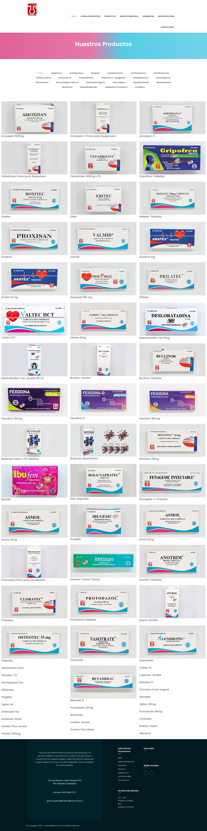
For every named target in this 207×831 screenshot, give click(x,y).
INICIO (74, 16)
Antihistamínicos (138, 73)
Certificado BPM (124, 776)
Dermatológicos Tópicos (67, 82)
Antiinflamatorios (161, 73)
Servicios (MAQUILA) (129, 16)
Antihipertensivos (115, 73)
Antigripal (95, 73)
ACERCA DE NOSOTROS (91, 16)
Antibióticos (56, 73)
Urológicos (140, 87)
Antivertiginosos (163, 78)
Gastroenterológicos (95, 82)
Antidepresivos (76, 73)
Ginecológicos (119, 82)
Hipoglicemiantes (141, 82)
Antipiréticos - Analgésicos (113, 78)
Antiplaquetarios (140, 78)
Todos (40, 73)
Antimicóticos (65, 78)
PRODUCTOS (110, 16)
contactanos (167, 27)
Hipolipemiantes (164, 82)
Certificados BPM (166, 16)
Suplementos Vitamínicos (116, 87)
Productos (122, 765)
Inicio (120, 758)
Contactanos (123, 780)
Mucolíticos (67, 87)
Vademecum (148, 16)
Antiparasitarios (86, 78)
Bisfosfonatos (42, 82)
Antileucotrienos (43, 78)
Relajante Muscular (88, 87)
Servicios (121, 769)
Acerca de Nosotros (126, 761)
